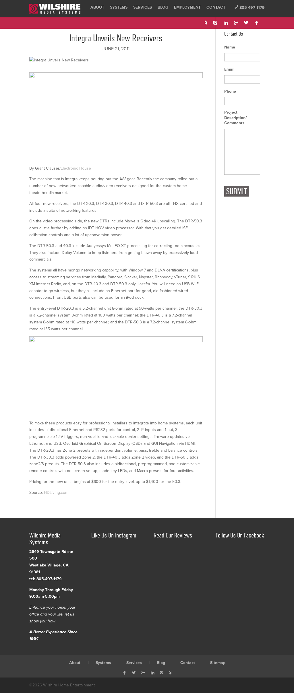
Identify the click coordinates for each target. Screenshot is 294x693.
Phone (230, 91)
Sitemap (217, 662)
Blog (163, 7)
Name (229, 47)
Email (229, 69)
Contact (215, 7)
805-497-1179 (249, 7)
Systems (118, 7)
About (97, 7)
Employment (187, 7)
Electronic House (76, 168)
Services (142, 7)
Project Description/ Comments (235, 117)
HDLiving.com (56, 492)
